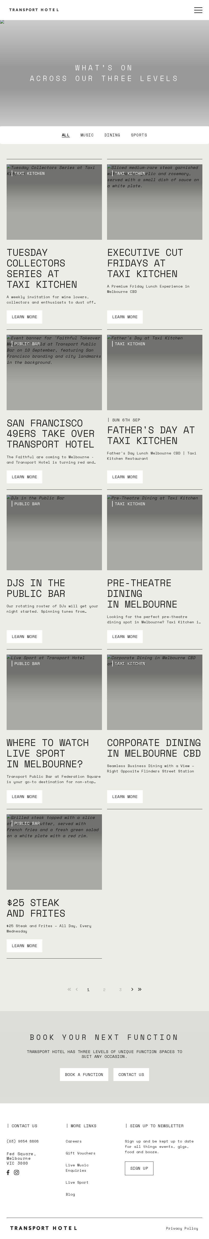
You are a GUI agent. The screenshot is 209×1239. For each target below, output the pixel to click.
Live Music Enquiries (77, 1167)
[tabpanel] (104, 559)
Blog (70, 1194)
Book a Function (84, 1074)
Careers (74, 1141)
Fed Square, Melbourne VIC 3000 (21, 1158)
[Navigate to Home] (45, 1228)
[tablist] (104, 135)
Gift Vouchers (81, 1153)
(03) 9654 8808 (23, 1141)
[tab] (66, 135)
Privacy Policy (182, 1228)
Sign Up (139, 1168)
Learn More (24, 317)
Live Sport (77, 1182)
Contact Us (131, 1074)
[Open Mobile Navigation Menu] (198, 10)
